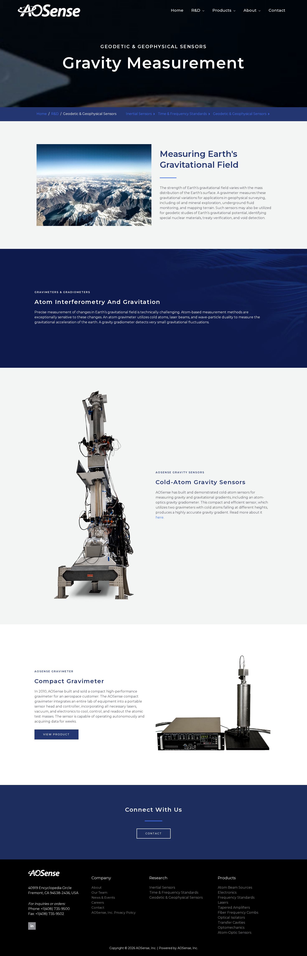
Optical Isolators (231, 917)
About (250, 10)
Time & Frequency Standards (182, 114)
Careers (97, 902)
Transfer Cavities (231, 923)
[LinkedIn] (32, 926)
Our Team (99, 892)
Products (221, 10)
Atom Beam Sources (235, 887)
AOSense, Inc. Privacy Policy (113, 912)
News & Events (103, 897)
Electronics (227, 892)
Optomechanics (231, 928)
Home (177, 10)
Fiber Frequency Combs (238, 912)
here (160, 517)
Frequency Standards (236, 897)
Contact (277, 10)
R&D (195, 10)
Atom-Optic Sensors (234, 933)
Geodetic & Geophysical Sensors (239, 114)
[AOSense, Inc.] (49, 10)
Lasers (223, 902)
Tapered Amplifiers (234, 907)
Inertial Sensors (139, 114)
